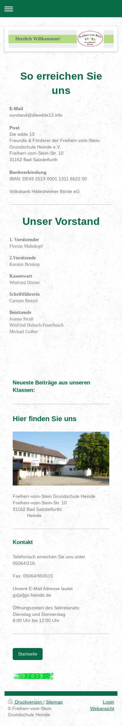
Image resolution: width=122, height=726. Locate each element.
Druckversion (28, 702)
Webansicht (102, 708)
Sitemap (54, 702)
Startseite (27, 653)
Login (108, 702)
